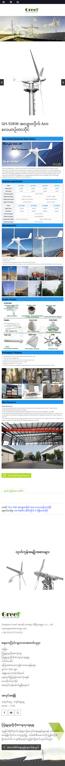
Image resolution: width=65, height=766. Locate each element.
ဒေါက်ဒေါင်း (7, 661)
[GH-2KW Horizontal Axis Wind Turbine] (17, 574)
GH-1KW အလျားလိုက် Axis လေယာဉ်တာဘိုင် (30, 507)
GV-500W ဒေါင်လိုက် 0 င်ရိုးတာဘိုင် (31, 510)
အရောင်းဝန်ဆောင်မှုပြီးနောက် (15, 685)
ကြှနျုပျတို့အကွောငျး (12, 653)
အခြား (5, 649)
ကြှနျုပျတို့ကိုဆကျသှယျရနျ (15, 657)
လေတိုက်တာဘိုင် (10, 681)
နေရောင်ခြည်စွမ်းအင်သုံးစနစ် (15, 677)
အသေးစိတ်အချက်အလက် (19, 475)
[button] (63, 82)
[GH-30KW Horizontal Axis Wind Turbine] (48, 574)
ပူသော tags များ (9, 669)
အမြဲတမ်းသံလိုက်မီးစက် (13, 673)
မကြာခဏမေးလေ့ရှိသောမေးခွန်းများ (19, 665)
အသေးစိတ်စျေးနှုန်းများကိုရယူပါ (23, 747)
